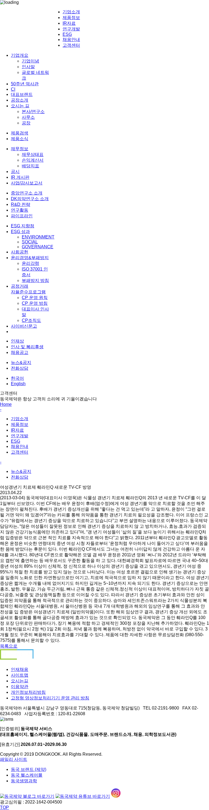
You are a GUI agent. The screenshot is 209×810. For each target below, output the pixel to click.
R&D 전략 (20, 204)
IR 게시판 (20, 177)
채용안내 (71, 39)
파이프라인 (22, 216)
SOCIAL (30, 242)
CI (13, 89)
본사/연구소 (33, 111)
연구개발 (71, 29)
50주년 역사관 (25, 83)
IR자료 (69, 23)
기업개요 (19, 55)
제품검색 (19, 133)
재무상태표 (33, 154)
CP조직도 (31, 320)
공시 (15, 171)
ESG (67, 34)
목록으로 (8, 646)
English (18, 383)
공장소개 (19, 100)
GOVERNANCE (37, 246)
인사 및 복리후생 (27, 346)
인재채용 (19, 669)
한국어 (17, 378)
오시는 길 (20, 105)
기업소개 (71, 12)
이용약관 (19, 686)
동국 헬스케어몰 (26, 775)
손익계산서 (33, 160)
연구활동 (19, 210)
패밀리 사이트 (13, 759)
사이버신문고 (24, 326)
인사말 (28, 66)
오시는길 (19, 681)
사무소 (28, 117)
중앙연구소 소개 (26, 193)
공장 (26, 123)
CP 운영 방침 (35, 303)
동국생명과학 (24, 780)
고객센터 (71, 45)
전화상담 (19, 368)
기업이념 (30, 61)
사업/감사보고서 (26, 183)
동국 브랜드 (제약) (28, 769)
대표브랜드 (22, 94)
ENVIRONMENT (38, 237)
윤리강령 (30, 263)
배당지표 (30, 166)
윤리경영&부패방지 (30, 257)
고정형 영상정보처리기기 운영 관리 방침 (50, 698)
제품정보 (71, 17)
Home (6, 404)
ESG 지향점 (22, 226)
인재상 (17, 341)
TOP (4, 807)
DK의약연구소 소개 (30, 198)
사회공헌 (19, 252)
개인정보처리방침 (28, 692)
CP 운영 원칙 (35, 297)
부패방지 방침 (35, 280)
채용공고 (19, 352)
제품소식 (19, 138)
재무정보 (19, 148)
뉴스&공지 (21, 362)
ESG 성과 (20, 231)
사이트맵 (19, 675)
